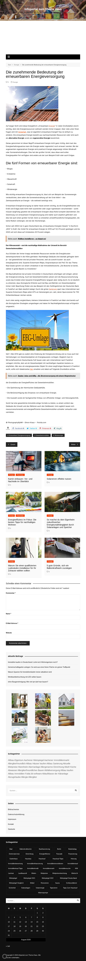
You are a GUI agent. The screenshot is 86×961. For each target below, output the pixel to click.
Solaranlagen (25, 888)
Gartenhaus (14, 859)
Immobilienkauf (73, 863)
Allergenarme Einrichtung (52, 767)
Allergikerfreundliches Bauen (31, 770)
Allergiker (32, 777)
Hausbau (28, 859)
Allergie (24, 777)
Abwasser (12, 770)
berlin (59, 849)
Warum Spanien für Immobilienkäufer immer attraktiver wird (30, 672)
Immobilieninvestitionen (55, 863)
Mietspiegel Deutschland (68, 878)
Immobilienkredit (32, 868)
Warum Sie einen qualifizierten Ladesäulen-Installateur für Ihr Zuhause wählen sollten (22, 568)
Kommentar (11, 593)
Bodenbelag (72, 849)
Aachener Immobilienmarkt (56, 760)
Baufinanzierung (44, 849)
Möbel (32, 883)
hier (31, 369)
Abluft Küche (70, 767)
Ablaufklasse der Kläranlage (55, 773)
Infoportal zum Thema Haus (43, 9)
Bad (11, 849)
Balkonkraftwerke (26, 849)
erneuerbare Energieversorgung (19, 435)
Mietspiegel (13, 878)
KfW (76, 868)
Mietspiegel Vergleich (16, 883)
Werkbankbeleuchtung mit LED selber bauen (24, 677)
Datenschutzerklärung (16, 814)
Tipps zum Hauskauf (70, 888)
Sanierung (53, 289)
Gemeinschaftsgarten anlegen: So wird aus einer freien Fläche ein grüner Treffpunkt (39, 667)
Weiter (73, 444)
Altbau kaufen (66, 770)
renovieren (45, 883)
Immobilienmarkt (48, 868)
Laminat (11, 873)
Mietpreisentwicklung (59, 873)
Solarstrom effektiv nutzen (59, 479)
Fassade (59, 854)
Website (9, 633)
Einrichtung (29, 854)
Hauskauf (42, 859)
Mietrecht (74, 873)
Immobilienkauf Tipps (15, 868)
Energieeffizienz (44, 854)
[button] (4, 956)
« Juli (8, 946)
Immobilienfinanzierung (35, 863)
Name (8, 614)
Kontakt (11, 824)
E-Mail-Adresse (12, 623)
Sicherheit (22, 132)
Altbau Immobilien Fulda (19, 773)
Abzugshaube (14, 777)
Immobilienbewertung (15, 863)
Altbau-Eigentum (15, 760)
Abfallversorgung (52, 770)
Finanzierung (72, 854)
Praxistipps (20, 475)
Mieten (33, 873)
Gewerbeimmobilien (42, 435)
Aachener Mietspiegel (34, 760)
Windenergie (59, 435)
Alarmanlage (34, 767)
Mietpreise (44, 873)
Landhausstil (22, 873)
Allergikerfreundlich (17, 763)
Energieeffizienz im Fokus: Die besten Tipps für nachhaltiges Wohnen (22, 522)
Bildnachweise (13, 809)
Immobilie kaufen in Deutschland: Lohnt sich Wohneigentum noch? (33, 662)
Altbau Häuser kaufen (36, 763)
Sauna (57, 883)
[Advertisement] (43, 38)
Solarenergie (40, 888)
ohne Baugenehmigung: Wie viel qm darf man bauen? (28, 682)
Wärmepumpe (43, 893)
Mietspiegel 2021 (29, 878)
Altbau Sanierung (55, 763)
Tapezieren (53, 888)
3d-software (36, 773)
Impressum (12, 819)
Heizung (73, 859)
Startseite (11, 829)
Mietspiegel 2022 (47, 878)
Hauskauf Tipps (58, 859)
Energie (15, 82)
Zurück (12, 444)
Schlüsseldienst (71, 883)
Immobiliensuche (64, 868)
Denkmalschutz (14, 854)
